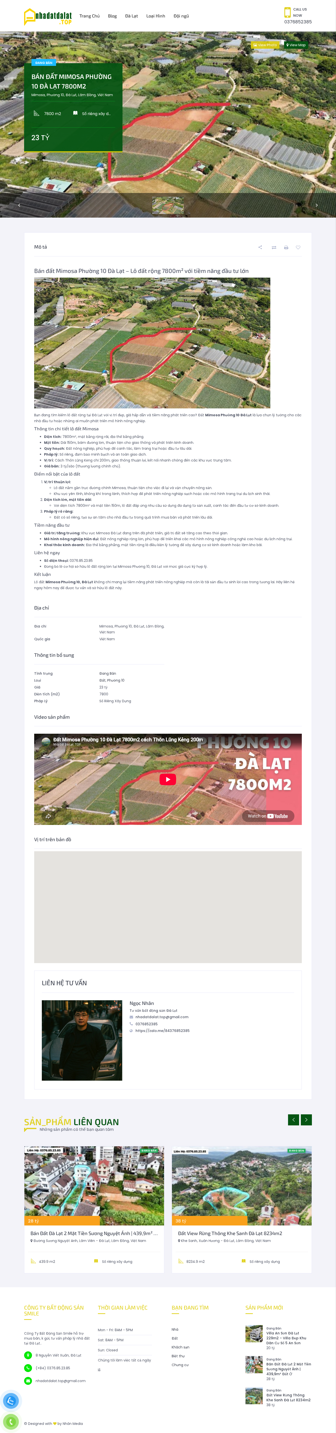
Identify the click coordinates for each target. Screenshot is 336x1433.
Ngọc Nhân (142, 1003)
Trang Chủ (89, 15)
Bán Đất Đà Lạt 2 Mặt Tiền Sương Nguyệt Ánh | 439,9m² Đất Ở (98, 1233)
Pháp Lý (41, 701)
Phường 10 (115, 680)
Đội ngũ (181, 15)
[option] (168, 124)
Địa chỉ (40, 626)
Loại (37, 680)
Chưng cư (180, 1364)
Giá (37, 687)
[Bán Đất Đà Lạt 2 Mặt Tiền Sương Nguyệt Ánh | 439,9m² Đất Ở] (94, 1185)
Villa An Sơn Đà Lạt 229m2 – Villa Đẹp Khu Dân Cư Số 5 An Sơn (286, 1338)
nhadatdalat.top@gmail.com (162, 1017)
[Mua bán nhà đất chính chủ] (48, 15)
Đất (102, 680)
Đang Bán (107, 673)
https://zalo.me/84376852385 (163, 1030)
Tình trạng (43, 673)
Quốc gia (42, 639)
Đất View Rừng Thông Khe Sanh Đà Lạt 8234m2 (230, 1233)
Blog (112, 15)
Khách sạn (180, 1347)
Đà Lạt (131, 15)
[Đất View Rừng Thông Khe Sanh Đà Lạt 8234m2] (242, 1185)
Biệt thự (178, 1356)
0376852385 (298, 22)
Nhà (175, 1329)
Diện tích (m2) (47, 694)
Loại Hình (155, 15)
